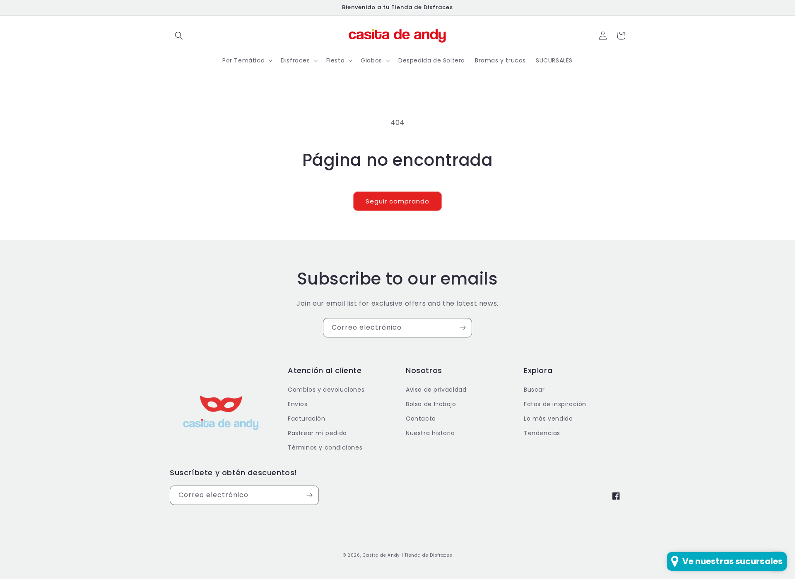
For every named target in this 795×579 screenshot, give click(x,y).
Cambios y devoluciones (326, 389)
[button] (179, 35)
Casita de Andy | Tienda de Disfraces (407, 555)
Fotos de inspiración (555, 404)
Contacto (421, 418)
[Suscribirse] (462, 327)
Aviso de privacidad (436, 389)
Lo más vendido (548, 418)
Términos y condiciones (325, 447)
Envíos (298, 404)
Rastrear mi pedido (317, 433)
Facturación (306, 418)
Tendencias (542, 433)
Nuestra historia (430, 433)
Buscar (534, 389)
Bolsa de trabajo (431, 404)
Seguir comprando (397, 201)
